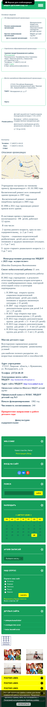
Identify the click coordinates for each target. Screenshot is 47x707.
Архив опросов (20, 599)
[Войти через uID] (19, 473)
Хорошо (10, 584)
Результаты (8, 599)
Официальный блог (13, 621)
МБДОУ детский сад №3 (16, 5)
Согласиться (23, 704)
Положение (9, 55)
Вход (29, 454)
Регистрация (21, 454)
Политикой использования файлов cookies (21, 700)
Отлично (10, 581)
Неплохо (10, 587)
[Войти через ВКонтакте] (23, 473)
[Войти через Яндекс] (28, 473)
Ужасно (10, 592)
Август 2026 (23, 515)
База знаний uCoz (12, 630)
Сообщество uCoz (13, 625)
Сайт (11, 64)
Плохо (9, 589)
